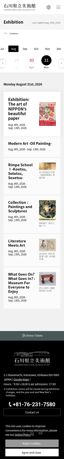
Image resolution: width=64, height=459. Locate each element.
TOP (5, 33)
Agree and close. (32, 452)
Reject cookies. (32, 443)
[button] (2, 63)
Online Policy (23, 434)
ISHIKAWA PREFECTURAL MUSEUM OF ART (20, 7)
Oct (36, 49)
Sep (25, 49)
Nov (47, 49)
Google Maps (21, 379)
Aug (13, 49)
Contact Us (32, 412)
